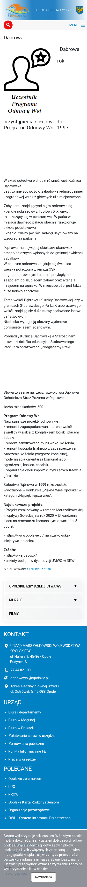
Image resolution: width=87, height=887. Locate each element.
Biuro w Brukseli (21, 728)
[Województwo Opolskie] (79, 10)
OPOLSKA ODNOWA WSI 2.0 (53, 10)
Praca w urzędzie (22, 759)
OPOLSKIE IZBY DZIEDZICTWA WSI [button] (35, 586)
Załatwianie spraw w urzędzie (32, 735)
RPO (11, 786)
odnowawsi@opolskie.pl (29, 678)
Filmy (14, 614)
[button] (8, 25)
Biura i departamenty (24, 712)
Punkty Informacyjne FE (27, 751)
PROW (13, 794)
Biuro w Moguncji (22, 720)
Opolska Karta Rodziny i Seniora (33, 802)
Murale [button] (15, 600)
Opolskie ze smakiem (25, 778)
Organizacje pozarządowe (29, 810)
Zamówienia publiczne (26, 743)
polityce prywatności (61, 855)
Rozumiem (43, 877)
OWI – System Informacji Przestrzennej (39, 818)
